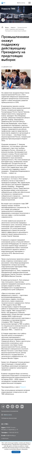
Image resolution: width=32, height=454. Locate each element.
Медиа (7, 27)
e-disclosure (4, 438)
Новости (13, 27)
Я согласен (16, 452)
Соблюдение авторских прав (9, 418)
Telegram (23, 387)
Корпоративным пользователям (9, 411)
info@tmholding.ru (11, 435)
